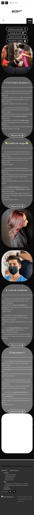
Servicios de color (9, 479)
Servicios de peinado (10, 476)
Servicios (6, 472)
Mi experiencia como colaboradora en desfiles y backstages (16, 486)
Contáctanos (7, 489)
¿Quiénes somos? (14, 470)
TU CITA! (29, 21)
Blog (5, 481)
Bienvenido (4, 470)
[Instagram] (10, 491)
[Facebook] (14, 491)
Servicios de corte (9, 478)
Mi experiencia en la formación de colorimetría (16, 483)
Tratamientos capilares (10, 474)
